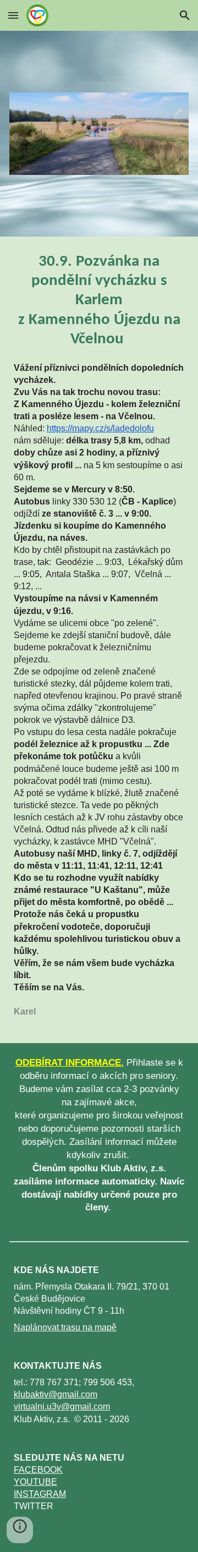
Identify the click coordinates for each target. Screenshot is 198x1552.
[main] (99, 300)
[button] (13, 15)
